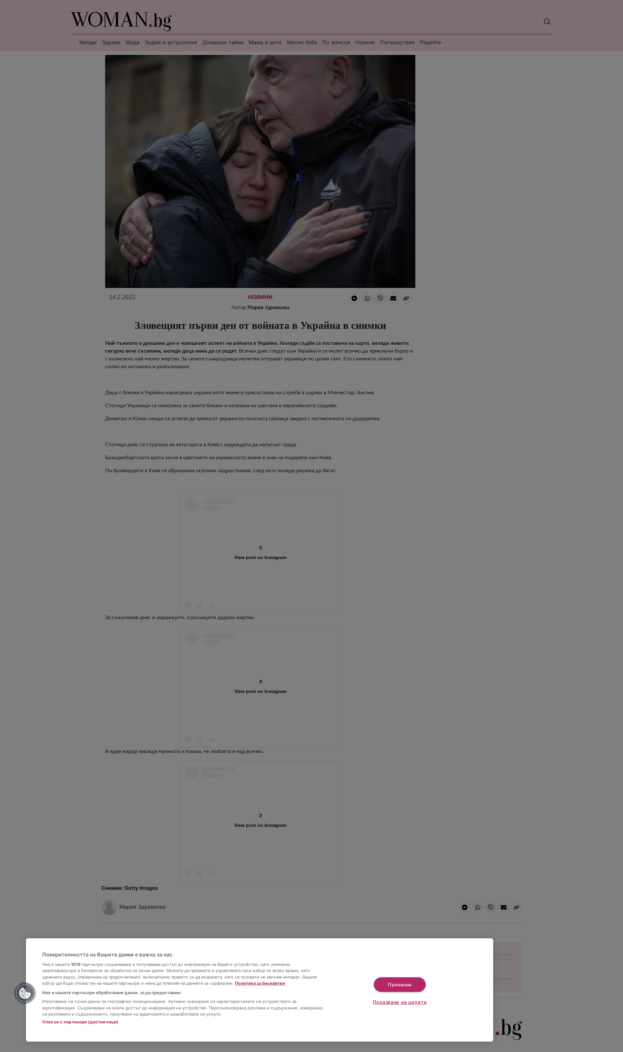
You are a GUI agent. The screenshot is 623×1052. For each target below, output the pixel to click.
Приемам (399, 984)
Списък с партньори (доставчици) (80, 1021)
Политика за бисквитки (260, 983)
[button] (25, 993)
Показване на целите (400, 1002)
